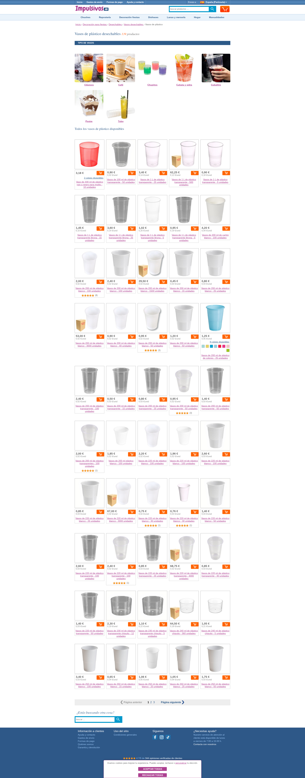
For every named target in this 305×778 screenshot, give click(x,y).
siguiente (171, 702)
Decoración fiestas (129, 17)
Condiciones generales (125, 734)
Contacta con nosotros (204, 744)
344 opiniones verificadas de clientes (163, 758)
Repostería (105, 17)
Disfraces (153, 17)
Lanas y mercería (176, 17)
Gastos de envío (94, 2)
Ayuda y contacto (135, 2)
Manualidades (216, 17)
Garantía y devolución (89, 747)
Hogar (197, 17)
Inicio (79, 2)
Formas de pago (115, 2)
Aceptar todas (152, 769)
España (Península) (215, 2)
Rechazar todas (152, 775)
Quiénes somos (86, 744)
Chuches (85, 17)
